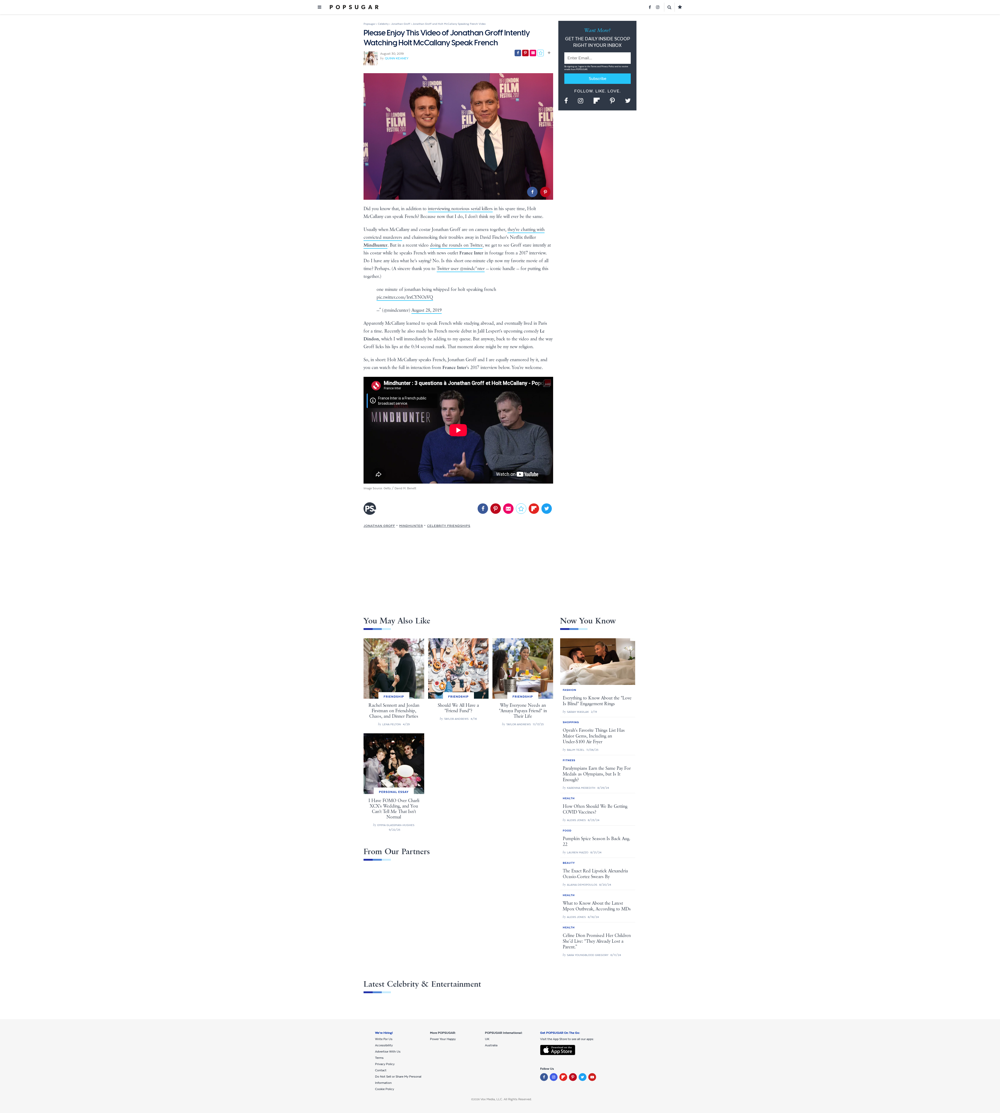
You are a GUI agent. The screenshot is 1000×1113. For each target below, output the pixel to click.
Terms (594, 66)
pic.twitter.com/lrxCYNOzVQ (405, 297)
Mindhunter (411, 526)
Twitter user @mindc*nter (461, 269)
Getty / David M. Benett (400, 488)
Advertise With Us (388, 1051)
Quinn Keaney (396, 58)
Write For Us (383, 1039)
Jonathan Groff (379, 526)
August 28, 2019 (426, 310)
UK (487, 1039)
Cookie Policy (384, 1089)
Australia (491, 1045)
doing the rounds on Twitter (456, 245)
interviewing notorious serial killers (460, 209)
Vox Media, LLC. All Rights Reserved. (506, 1099)
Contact (380, 1070)
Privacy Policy (608, 66)
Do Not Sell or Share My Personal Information (398, 1080)
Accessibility (384, 1045)
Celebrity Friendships (448, 526)
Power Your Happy (443, 1039)
